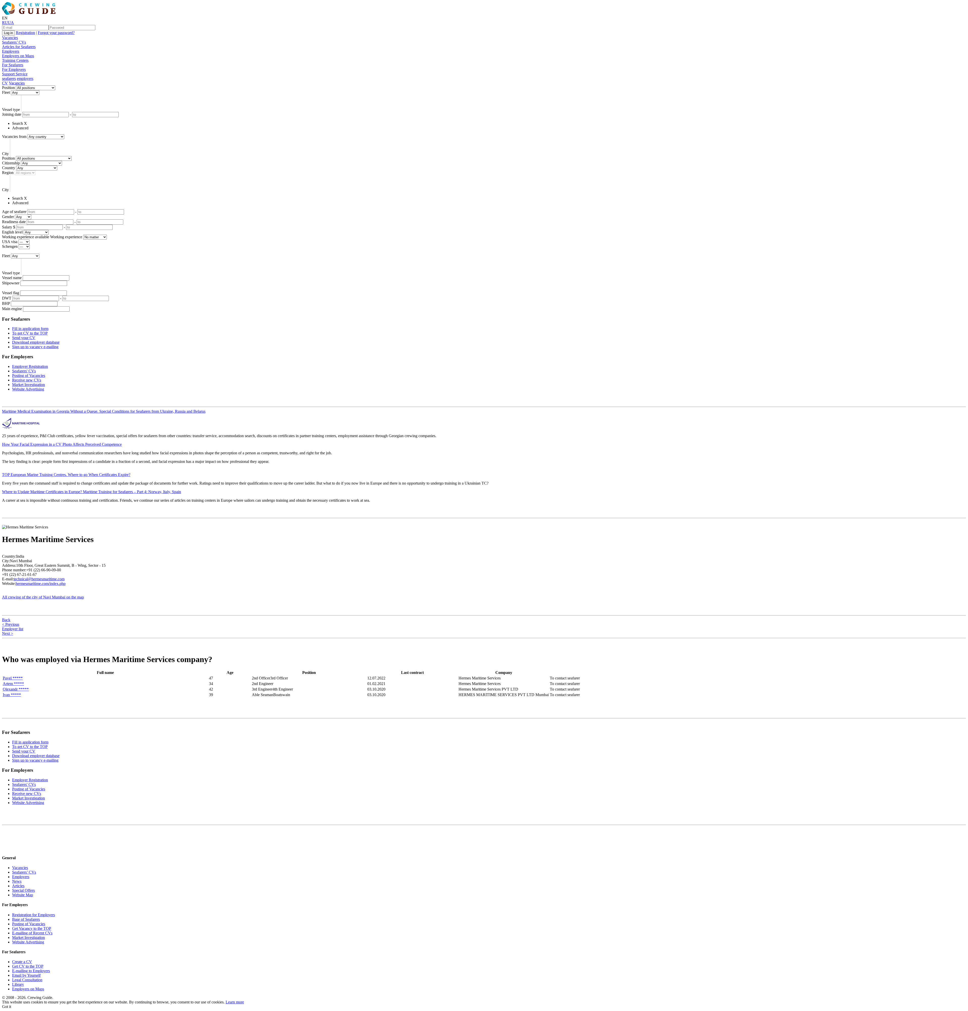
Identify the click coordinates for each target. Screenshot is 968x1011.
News (16, 881)
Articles (18, 886)
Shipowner (10, 283)
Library (18, 984)
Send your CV (23, 338)
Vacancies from (14, 136)
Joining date (11, 114)
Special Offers (23, 890)
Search (17, 123)
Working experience (66, 237)
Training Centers (15, 60)
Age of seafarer (14, 212)
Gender (8, 217)
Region (8, 172)
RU (5, 22)
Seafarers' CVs (24, 371)
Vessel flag (10, 293)
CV (5, 83)
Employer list (12, 629)
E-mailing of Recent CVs (32, 933)
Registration (25, 33)
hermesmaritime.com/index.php (41, 583)
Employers (10, 51)
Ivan (12, 695)
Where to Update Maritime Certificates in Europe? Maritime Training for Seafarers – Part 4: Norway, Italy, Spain (91, 492)
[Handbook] (6, 848)
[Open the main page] (29, 13)
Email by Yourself (26, 975)
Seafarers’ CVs (14, 42)
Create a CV (22, 962)
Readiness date (14, 222)
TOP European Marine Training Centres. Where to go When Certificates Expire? (66, 474)
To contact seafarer (565, 678)
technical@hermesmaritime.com (39, 579)
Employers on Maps (18, 56)
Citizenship (11, 163)
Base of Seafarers (26, 919)
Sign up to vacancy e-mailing (35, 347)
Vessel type (11, 109)
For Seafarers (12, 65)
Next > (7, 633)
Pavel (13, 678)
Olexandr (16, 689)
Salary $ (8, 227)
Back (6, 620)
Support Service (14, 74)
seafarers (9, 78)
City (5, 154)
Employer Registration (30, 366)
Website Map (22, 895)
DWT (6, 298)
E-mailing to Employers (31, 971)
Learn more (235, 1002)
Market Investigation (28, 384)
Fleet (6, 92)
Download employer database (35, 342)
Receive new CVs (26, 380)
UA (11, 22)
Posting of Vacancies (28, 375)
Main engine (12, 309)
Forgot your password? (56, 33)
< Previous (10, 624)
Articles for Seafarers (19, 47)
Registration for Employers (33, 915)
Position (8, 87)
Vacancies (10, 38)
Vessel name (12, 278)
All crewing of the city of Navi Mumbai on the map (43, 597)
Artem (13, 683)
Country (8, 168)
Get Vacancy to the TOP (31, 928)
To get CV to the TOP (30, 333)
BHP (6, 303)
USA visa (9, 242)
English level (12, 232)
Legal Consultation (27, 980)
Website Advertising (28, 389)
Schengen (10, 246)
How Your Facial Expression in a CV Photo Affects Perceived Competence (62, 444)
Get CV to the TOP (27, 966)
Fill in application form (30, 328)
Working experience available (25, 237)
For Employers (14, 69)
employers (25, 78)
